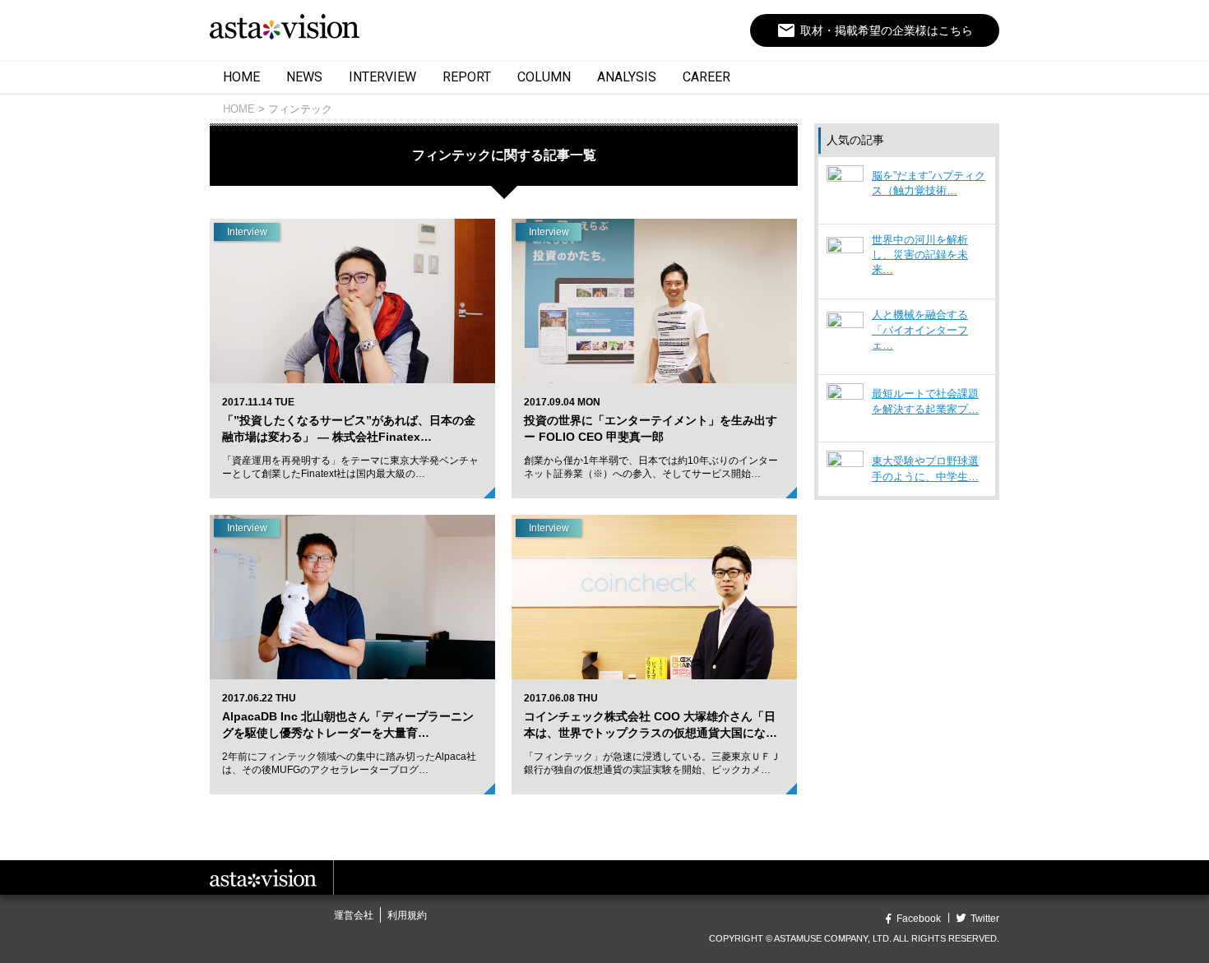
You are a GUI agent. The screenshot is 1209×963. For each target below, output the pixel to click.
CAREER (706, 77)
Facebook (918, 918)
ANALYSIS (626, 77)
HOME (241, 77)
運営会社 (353, 915)
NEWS (304, 77)
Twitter (984, 918)
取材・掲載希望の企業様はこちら (874, 30)
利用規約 (407, 915)
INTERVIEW (382, 77)
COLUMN (544, 77)
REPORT (466, 77)
